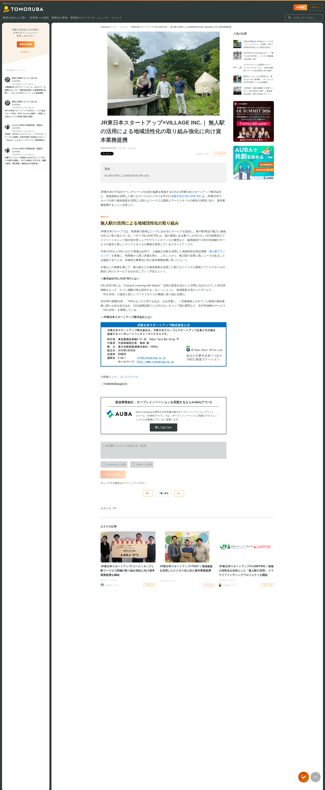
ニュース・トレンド (126, 148)
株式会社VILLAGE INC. (188, 196)
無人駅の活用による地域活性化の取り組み (127, 175)
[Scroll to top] (315, 777)
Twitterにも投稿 (144, 464)
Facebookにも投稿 (116, 464)
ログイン (126, 483)
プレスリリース (129, 376)
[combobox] (303, 17)
